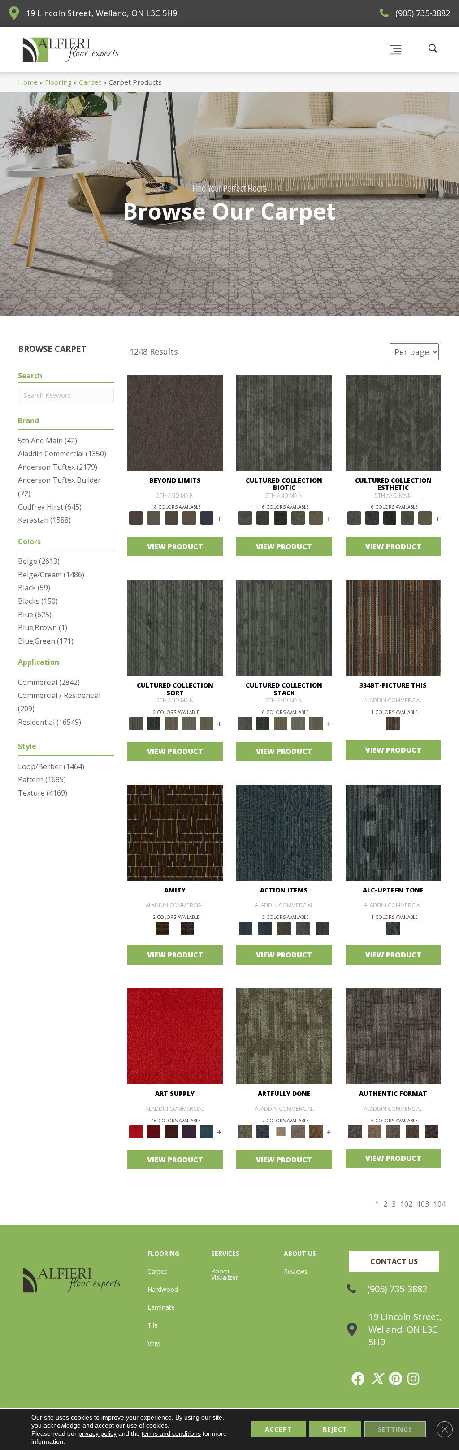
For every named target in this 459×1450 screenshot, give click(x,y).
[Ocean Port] (265, 927)
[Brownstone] (284, 927)
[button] (394, 1261)
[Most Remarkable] (263, 1131)
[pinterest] (396, 1378)
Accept (278, 1429)
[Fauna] (189, 518)
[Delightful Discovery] (284, 1036)
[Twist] (207, 723)
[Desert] (153, 518)
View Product (175, 546)
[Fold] (171, 723)
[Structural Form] (431, 1131)
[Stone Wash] (207, 1131)
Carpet (90, 82)
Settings (395, 1429)
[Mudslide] (394, 627)
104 (439, 1204)
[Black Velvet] (187, 927)
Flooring (58, 82)
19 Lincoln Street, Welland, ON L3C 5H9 (101, 13)
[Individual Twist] (393, 1131)
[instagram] (413, 1378)
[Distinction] (316, 518)
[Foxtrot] (394, 832)
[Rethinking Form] (412, 1131)
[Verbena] (189, 1131)
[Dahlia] (153, 1131)
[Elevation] (171, 518)
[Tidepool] (284, 832)
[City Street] (322, 927)
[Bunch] (153, 723)
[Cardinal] (175, 1036)
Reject (335, 1429)
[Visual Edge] (394, 1036)
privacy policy (97, 1433)
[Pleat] (189, 723)
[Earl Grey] (303, 927)
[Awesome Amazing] (298, 1131)
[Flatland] (207, 518)
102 (406, 1204)
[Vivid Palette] (316, 1131)
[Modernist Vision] (280, 1131)
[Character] (263, 518)
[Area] (175, 422)
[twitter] (377, 1378)
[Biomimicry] (284, 422)
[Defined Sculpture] (374, 1131)
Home (28, 82)
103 (423, 1204)
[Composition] (298, 518)
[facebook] (358, 1378)
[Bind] (175, 627)
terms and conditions (171, 1433)
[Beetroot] (171, 1131)
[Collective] (280, 518)
